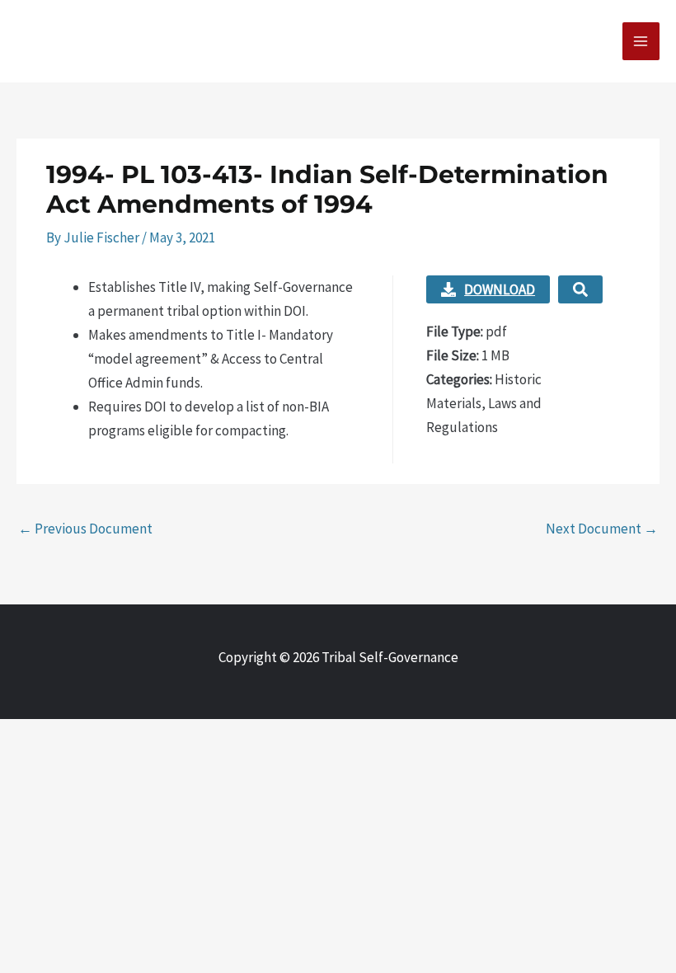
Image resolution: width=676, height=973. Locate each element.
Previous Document (85, 528)
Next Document (602, 528)
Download (499, 289)
